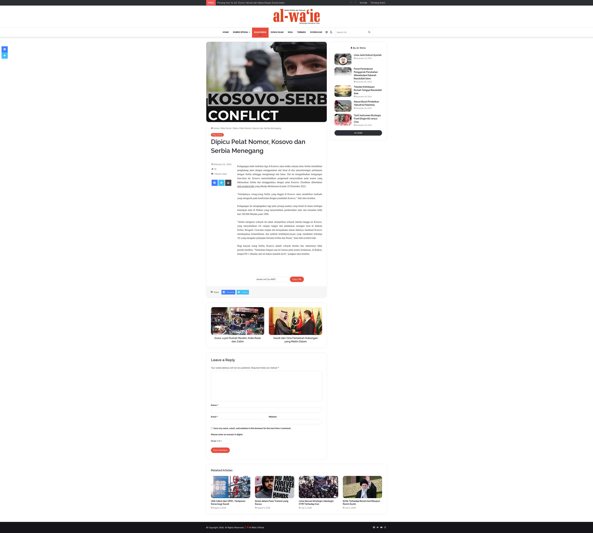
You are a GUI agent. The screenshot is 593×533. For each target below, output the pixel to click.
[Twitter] (221, 183)
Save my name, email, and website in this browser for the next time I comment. (252, 428)
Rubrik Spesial (240, 32)
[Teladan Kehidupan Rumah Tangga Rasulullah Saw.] (342, 91)
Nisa (290, 32)
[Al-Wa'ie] (296, 16)
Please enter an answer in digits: (227, 434)
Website (273, 416)
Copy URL (297, 279)
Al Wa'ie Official (256, 527)
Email (214, 416)
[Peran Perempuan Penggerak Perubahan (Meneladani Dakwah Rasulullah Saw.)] (342, 73)
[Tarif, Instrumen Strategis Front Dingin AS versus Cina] (342, 119)
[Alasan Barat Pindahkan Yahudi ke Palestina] (342, 106)
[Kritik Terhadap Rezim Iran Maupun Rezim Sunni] (362, 487)
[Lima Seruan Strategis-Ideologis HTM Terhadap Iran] (318, 487)
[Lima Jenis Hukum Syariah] (342, 59)
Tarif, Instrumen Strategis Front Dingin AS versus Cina (367, 118)
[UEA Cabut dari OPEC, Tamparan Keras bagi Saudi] (230, 487)
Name (214, 405)
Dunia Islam (277, 32)
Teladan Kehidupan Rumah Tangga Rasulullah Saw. (368, 90)
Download (316, 32)
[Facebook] (215, 183)
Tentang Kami (377, 2)
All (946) (358, 133)
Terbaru (301, 32)
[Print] (228, 183)
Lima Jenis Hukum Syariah (367, 55)
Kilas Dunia (260, 32)
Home (226, 32)
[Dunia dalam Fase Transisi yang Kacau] (274, 487)
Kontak (363, 2)
